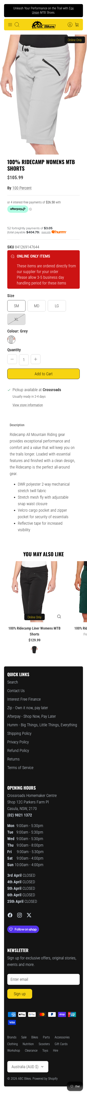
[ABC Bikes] (43, 25)
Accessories (62, 1037)
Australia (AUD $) (25, 1066)
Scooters (44, 1044)
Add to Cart (44, 373)
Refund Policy (18, 750)
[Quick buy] (59, 616)
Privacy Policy (18, 742)
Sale (24, 1037)
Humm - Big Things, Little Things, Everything (42, 724)
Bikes (34, 1037)
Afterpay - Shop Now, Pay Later (31, 716)
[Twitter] (29, 915)
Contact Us (16, 690)
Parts (46, 1037)
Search (12, 682)
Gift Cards (61, 1044)
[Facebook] (10, 915)
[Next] (77, 11)
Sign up (20, 993)
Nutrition (28, 1044)
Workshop (13, 1050)
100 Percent (22, 187)
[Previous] (10, 11)
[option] (43, 94)
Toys (45, 1050)
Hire (55, 1050)
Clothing (12, 1044)
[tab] (17, 425)
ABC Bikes (24, 1079)
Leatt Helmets (43, 14)
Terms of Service (20, 767)
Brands (11, 1037)
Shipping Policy (19, 733)
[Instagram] (19, 915)
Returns (13, 759)
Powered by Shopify (45, 1079)
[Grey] (11, 340)
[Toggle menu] (10, 24)
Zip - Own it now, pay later (27, 707)
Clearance (31, 1050)
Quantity (14, 349)
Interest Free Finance (24, 699)
